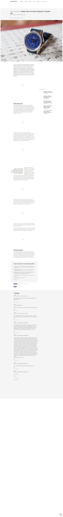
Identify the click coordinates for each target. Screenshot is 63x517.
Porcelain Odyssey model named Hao (24, 73)
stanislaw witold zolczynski (21, 313)
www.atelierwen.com (31, 257)
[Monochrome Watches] (13, 1)
